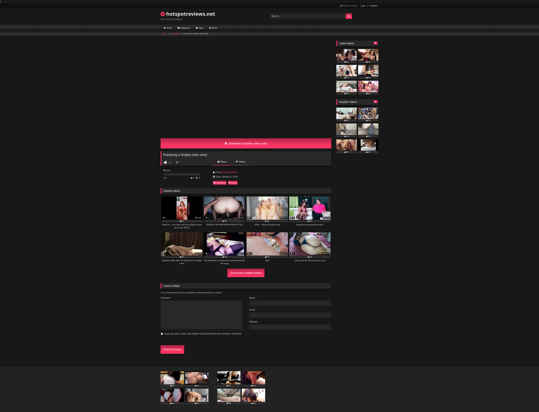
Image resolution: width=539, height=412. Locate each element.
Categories (185, 28)
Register (374, 5)
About (223, 162)
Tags (201, 28)
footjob (234, 183)
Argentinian (175, 33)
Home (169, 28)
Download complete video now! (247, 143)
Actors (214, 28)
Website (253, 322)
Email (252, 310)
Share (241, 162)
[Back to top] (530, 404)
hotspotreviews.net (190, 13)
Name (253, 298)
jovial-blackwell (229, 172)
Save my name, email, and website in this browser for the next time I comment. (203, 333)
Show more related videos (246, 272)
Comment (165, 298)
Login (363, 5)
